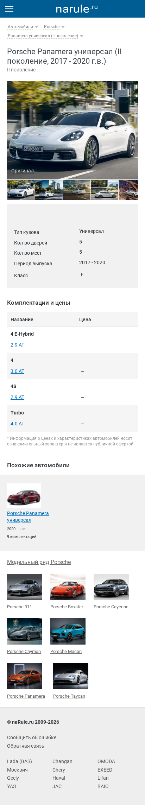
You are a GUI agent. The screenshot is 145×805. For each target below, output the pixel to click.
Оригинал (22, 170)
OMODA (106, 761)
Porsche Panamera (26, 696)
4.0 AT (17, 423)
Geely (13, 778)
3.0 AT (17, 371)
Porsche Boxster (66, 606)
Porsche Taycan (69, 696)
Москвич (17, 770)
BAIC (102, 786)
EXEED (104, 770)
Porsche (51, 26)
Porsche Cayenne (111, 606)
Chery (58, 770)
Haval (58, 778)
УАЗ (11, 786)
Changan (62, 761)
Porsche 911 (19, 606)
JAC (57, 786)
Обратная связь (25, 746)
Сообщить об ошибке (31, 737)
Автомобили (20, 26)
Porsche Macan (66, 651)
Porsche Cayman (24, 651)
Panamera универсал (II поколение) (43, 35)
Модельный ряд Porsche (39, 562)
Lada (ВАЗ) (19, 761)
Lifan (103, 778)
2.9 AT (17, 345)
